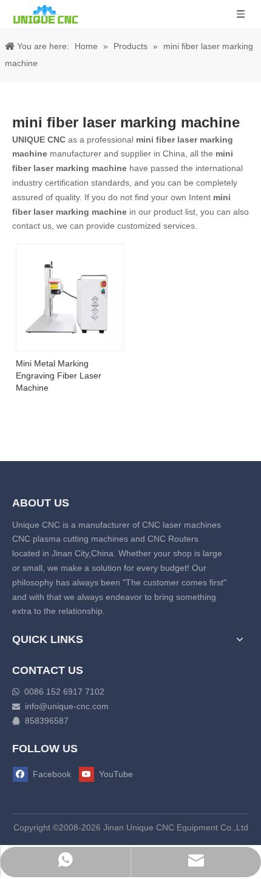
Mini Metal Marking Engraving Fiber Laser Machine (58, 375)
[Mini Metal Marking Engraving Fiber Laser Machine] (69, 296)
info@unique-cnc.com (67, 706)
